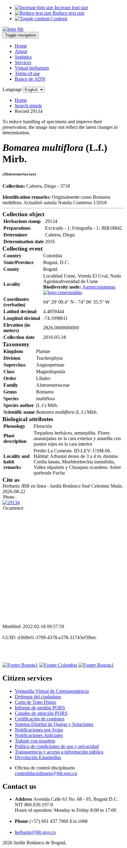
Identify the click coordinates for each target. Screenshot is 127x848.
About (21, 51)
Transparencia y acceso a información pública (59, 751)
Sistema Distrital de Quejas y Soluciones (54, 724)
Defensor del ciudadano (38, 696)
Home (21, 45)
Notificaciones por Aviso (39, 729)
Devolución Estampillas (38, 757)
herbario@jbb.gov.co (35, 832)
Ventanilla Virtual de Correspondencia (52, 691)
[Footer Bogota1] (20, 665)
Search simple (28, 105)
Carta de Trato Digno (35, 702)
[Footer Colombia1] (96, 665)
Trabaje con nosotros (35, 740)
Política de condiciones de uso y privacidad (57, 746)
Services (23, 62)
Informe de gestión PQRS (40, 707)
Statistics (23, 56)
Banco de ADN (30, 79)
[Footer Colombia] (58, 665)
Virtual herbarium (32, 68)
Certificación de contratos (39, 718)
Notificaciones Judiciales (39, 735)
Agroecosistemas (98, 287)
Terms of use (27, 73)
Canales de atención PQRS (41, 713)
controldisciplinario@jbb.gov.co (46, 773)
